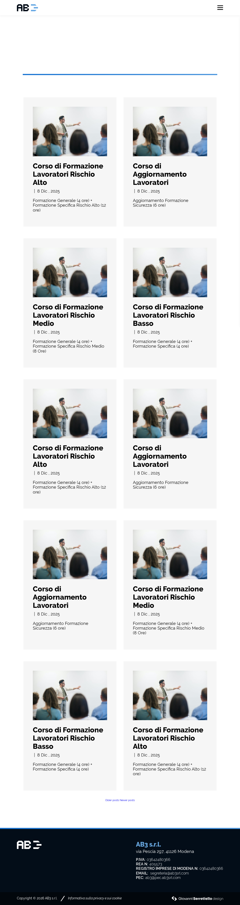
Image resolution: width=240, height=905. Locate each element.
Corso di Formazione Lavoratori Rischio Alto (68, 174)
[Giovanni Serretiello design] (197, 899)
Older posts (112, 800)
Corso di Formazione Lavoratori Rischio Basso (168, 315)
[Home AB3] (28, 7)
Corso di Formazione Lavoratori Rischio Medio (68, 315)
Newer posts (127, 800)
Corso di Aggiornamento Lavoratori (160, 174)
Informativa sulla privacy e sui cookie (95, 898)
